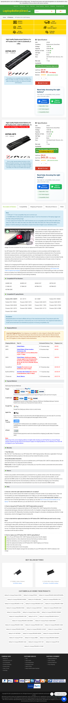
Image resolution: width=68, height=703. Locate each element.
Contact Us (22, 6)
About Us (16, 6)
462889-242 (8, 283)
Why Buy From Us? (7, 660)
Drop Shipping (51, 664)
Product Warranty (7, 664)
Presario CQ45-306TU (55, 302)
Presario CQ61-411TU (40, 308)
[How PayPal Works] (34, 686)
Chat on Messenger (44, 101)
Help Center (28, 660)
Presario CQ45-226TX (40, 302)
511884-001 (23, 286)
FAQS (62, 207)
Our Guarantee (6, 662)
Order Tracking (40, 6)
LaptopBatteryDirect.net (16, 693)
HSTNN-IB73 (53, 286)
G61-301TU (23, 299)
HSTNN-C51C (38, 286)
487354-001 (53, 283)
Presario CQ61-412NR (55, 308)
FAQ (27, 6)
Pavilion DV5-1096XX (55, 299)
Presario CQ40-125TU (26, 302)
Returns (47, 6)
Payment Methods (52, 662)
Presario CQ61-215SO (55, 305)
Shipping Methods (52, 658)
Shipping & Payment (36, 207)
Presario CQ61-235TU (11, 308)
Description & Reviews (9, 207)
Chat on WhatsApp (57, 101)
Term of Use (6, 668)
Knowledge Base (30, 662)
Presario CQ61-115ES (40, 305)
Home (4, 17)
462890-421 (23, 283)
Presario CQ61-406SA (26, 308)
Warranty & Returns (51, 207)
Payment (32, 6)
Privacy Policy (6, 666)
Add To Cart (44, 83)
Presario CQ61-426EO (11, 311)
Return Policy (29, 666)
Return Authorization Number (32, 668)
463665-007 (38, 283)
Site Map (5, 670)
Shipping (52, 6)
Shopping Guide (60, 6)
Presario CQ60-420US (11, 305)
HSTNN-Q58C (9, 289)
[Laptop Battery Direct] (17, 12)
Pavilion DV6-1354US (11, 302)
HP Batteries (10, 17)
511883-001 (8, 286)
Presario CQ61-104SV (26, 305)
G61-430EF (38, 299)
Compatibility (23, 207)
